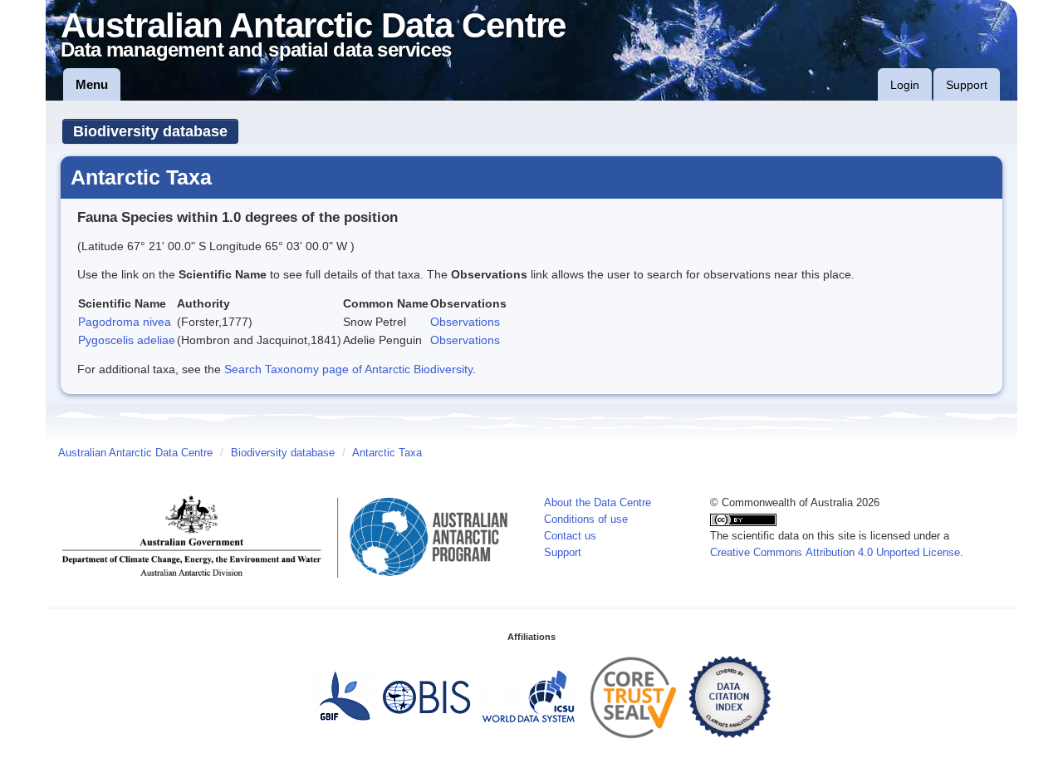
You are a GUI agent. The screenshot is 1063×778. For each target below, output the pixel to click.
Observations (465, 321)
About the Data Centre (597, 503)
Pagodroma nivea (124, 321)
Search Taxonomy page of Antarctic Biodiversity (348, 369)
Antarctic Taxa (387, 453)
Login (904, 84)
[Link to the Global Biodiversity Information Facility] (344, 696)
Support (966, 84)
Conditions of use (586, 519)
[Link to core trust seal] (633, 696)
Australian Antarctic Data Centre (135, 453)
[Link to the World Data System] (528, 696)
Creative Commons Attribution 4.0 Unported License (835, 553)
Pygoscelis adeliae (126, 340)
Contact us (570, 536)
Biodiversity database (150, 131)
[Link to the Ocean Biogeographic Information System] (427, 696)
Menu (92, 84)
